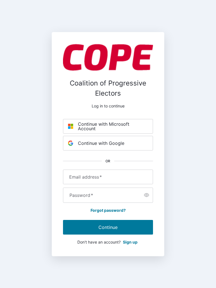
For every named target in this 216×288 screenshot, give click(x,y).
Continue (108, 227)
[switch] (146, 195)
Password (81, 195)
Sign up (130, 242)
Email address (85, 176)
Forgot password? (108, 210)
